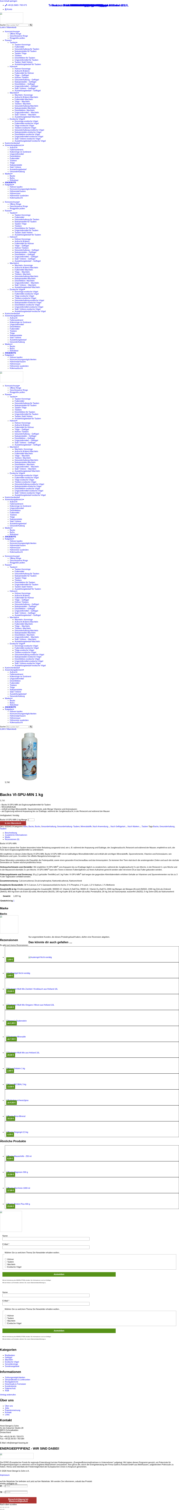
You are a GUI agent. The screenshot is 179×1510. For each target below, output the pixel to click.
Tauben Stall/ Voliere (24, 62)
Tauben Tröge (21, 53)
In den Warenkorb (13, 823)
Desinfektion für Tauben (25, 58)
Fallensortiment (16, 150)
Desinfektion (15, 156)
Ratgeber (9, 185)
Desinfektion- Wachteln (25, 110)
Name (5, 1236)
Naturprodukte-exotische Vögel (28, 132)
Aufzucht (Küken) (22, 71)
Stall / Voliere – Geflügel (25, 88)
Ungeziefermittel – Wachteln (27, 112)
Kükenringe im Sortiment (20, 152)
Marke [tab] (7, 837)
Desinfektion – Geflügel (25, 84)
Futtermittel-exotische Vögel (27, 123)
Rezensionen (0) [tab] (12, 839)
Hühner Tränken (22, 77)
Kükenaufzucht (16, 198)
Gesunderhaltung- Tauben (68, 826)
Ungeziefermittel (17, 154)
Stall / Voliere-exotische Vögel (28, 139)
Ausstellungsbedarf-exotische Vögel (30, 141)
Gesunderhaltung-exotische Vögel (29, 130)
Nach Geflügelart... (119, 826)
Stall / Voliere (15, 167)
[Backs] (9, 933)
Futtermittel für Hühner (24, 73)
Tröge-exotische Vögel (24, 126)
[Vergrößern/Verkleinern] (1, 1507)
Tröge (12, 163)
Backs (12, 176)
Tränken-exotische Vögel (25, 128)
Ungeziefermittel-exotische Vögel (29, 137)
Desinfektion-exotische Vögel (27, 134)
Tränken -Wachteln (23, 104)
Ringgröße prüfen (17, 38)
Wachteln (14, 93)
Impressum (4, 1475)
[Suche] (31, 25)
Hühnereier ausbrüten (19, 196)
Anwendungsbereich (14, 145)
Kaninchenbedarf (12, 143)
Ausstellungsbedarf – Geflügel (28, 91)
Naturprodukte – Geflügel (25, 82)
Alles (25, 826)
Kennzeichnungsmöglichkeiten (23, 189)
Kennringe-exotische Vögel (26, 121)
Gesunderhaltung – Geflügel (27, 80)
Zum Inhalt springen (8, 1)
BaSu (12, 178)
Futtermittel (19, 47)
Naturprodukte (16, 165)
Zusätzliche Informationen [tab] (16, 835)
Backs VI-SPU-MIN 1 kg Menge (13, 820)
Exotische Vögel (17, 119)
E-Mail (5, 1244)
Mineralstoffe (86, 826)
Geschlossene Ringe (19, 36)
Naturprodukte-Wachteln (25, 108)
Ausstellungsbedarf (18, 169)
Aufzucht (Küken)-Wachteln (26, 97)
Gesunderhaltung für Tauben (27, 49)
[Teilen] (6, 1507)
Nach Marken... (134, 826)
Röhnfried (14, 180)
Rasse (7, 40)
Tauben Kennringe (23, 45)
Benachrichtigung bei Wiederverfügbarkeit (18, 1500)
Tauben (13, 42)
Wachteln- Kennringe (24, 95)
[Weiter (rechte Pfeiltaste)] (3, 1509)
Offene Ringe (15, 34)
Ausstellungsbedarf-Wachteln (27, 117)
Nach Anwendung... (101, 826)
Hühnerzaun (15, 193)
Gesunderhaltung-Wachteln (26, 106)
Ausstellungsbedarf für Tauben (28, 64)
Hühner (13, 67)
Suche (3, 25)
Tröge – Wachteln (22, 102)
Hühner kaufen (16, 187)
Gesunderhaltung (17, 172)
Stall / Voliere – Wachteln (25, 115)
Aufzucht (13, 147)
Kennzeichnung (12, 32)
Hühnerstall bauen (18, 191)
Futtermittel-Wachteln (24, 99)
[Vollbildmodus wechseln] (3, 1507)
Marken (8, 174)
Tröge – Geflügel (22, 75)
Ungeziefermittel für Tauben (26, 60)
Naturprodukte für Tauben (26, 51)
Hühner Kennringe (23, 69)
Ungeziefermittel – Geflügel (26, 86)
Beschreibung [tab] (11, 833)
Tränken (18, 56)
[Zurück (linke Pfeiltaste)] (1, 1509)
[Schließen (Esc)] (8, 1507)
